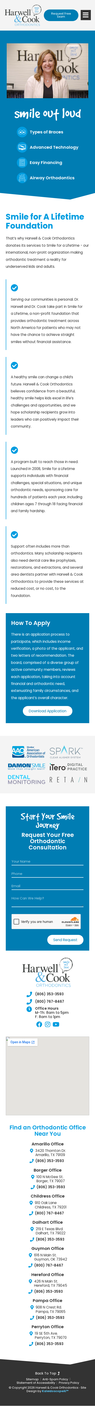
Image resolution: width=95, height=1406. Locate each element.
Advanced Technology (54, 147)
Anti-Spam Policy (55, 1379)
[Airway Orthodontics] (22, 178)
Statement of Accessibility (36, 1383)
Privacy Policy (69, 1383)
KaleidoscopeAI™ (55, 1391)
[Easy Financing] (22, 162)
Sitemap (32, 1379)
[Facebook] (39, 1024)
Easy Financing (46, 162)
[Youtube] (56, 1024)
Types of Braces (46, 132)
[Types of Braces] (22, 132)
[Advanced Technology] (22, 147)
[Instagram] (47, 1024)
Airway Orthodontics (52, 178)
